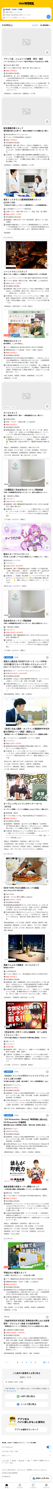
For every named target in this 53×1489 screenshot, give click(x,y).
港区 (28, 1460)
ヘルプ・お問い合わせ (9, 1469)
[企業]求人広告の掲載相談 (10, 1472)
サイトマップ (21, 1469)
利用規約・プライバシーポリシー (37, 1469)
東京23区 (21, 1460)
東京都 (14, 1460)
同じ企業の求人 (8, 237)
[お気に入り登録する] (47, 52)
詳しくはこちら (11, 1390)
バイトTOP (5, 1460)
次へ (45, 1362)
